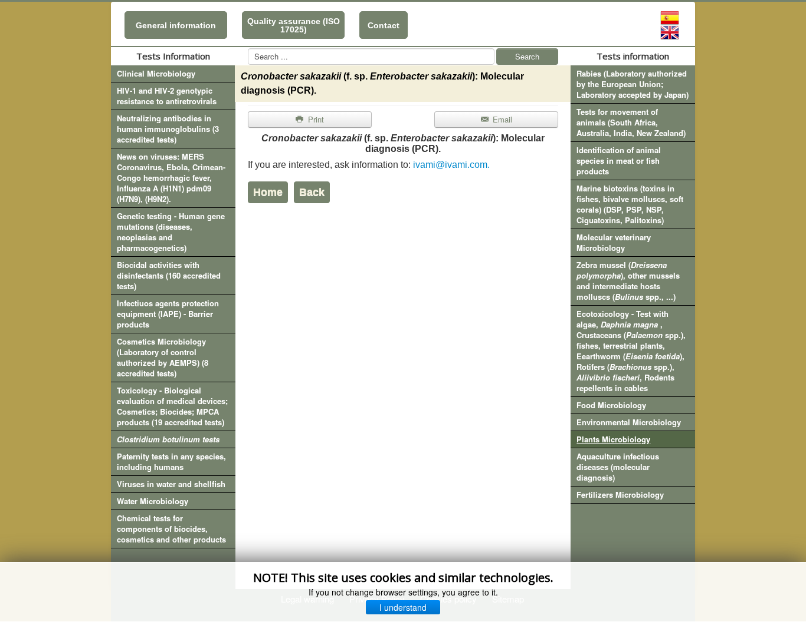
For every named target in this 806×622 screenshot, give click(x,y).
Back (312, 192)
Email (501, 119)
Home (268, 192)
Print (315, 119)
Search (527, 56)
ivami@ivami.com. (451, 165)
